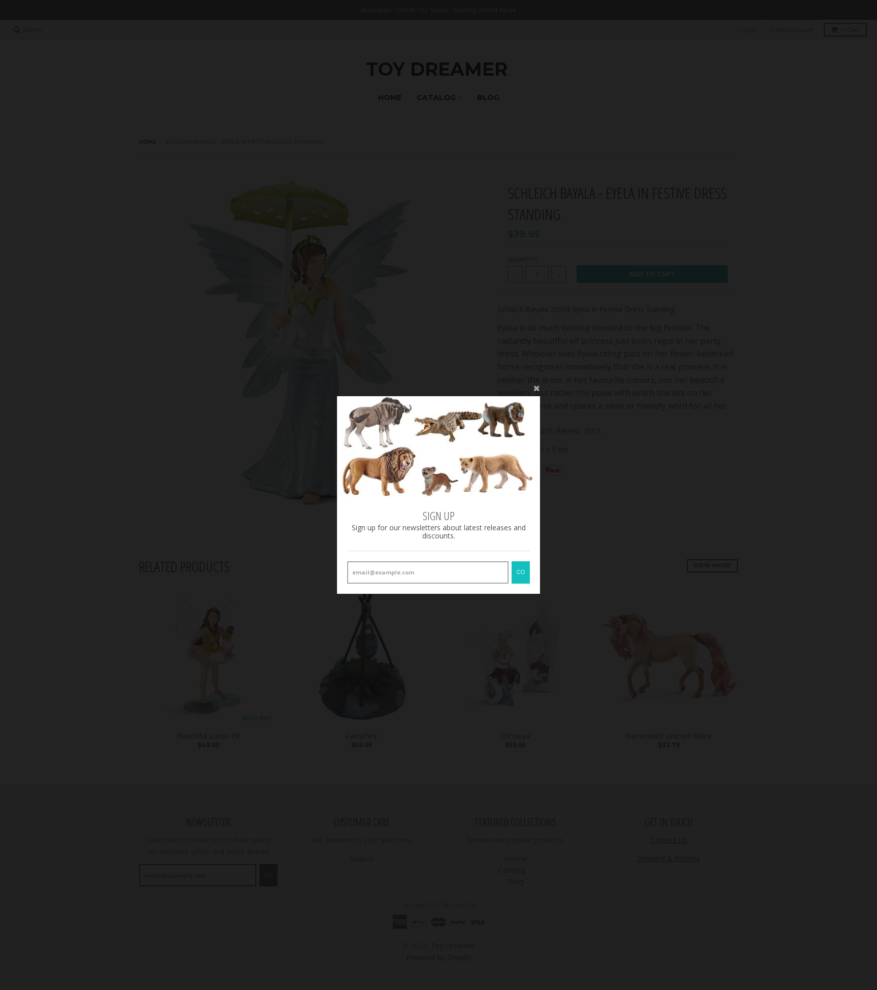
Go (521, 572)
